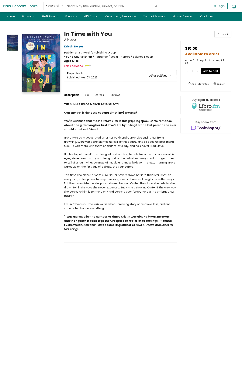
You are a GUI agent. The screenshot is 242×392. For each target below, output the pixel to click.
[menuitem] (11, 16)
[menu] (121, 16)
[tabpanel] (120, 172)
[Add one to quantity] (197, 71)
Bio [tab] (87, 95)
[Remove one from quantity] (187, 71)
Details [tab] (99, 95)
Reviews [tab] (115, 95)
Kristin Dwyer (73, 46)
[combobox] (54, 5)
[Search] (156, 6)
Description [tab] (71, 95)
